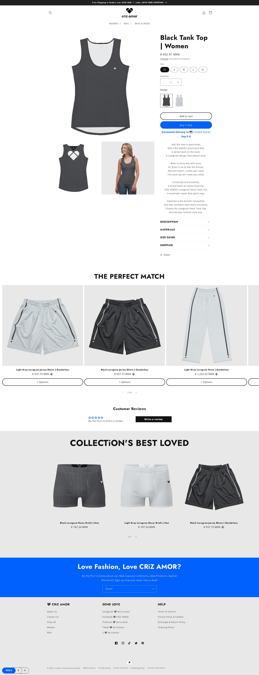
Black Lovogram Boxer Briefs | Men (79, 523)
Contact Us (53, 616)
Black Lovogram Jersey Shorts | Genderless (124, 369)
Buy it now (186, 125)
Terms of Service (167, 611)
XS (164, 69)
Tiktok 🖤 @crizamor (113, 627)
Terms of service (121, 668)
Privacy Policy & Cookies (171, 616)
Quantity (164, 76)
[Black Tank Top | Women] (166, 101)
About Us (52, 611)
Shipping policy (137, 668)
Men (49, 632)
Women (51, 627)
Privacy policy (104, 668)
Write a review (153, 419)
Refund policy (89, 668)
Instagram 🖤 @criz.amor (116, 611)
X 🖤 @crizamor (110, 632)
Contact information (156, 668)
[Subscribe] (153, 588)
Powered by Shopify (71, 668)
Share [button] (167, 254)
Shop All (51, 622)
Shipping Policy (166, 627)
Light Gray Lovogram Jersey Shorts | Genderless (42, 369)
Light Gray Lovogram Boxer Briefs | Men (146, 523)
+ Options (42, 381)
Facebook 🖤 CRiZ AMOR (115, 616)
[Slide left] (123, 392)
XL (203, 69)
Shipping (164, 58)
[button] (50, 12)
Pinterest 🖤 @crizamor (115, 622)
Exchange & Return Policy (171, 622)
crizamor (58, 668)
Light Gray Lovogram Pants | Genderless (206, 369)
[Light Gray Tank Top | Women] (179, 101)
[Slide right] (136, 392)
